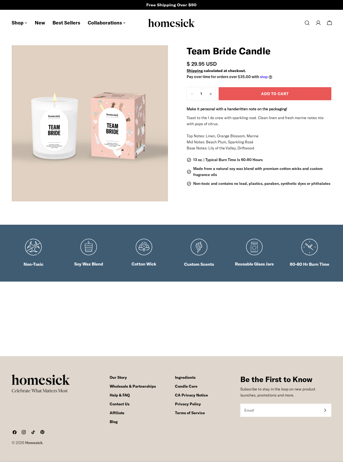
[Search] (307, 23)
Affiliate (117, 412)
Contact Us (120, 404)
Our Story (118, 377)
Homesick (33, 442)
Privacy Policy (188, 404)
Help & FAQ (120, 395)
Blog (114, 421)
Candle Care (186, 386)
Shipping (195, 70)
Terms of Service (190, 412)
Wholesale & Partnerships (133, 386)
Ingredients (185, 377)
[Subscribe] (325, 410)
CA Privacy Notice (191, 395)
